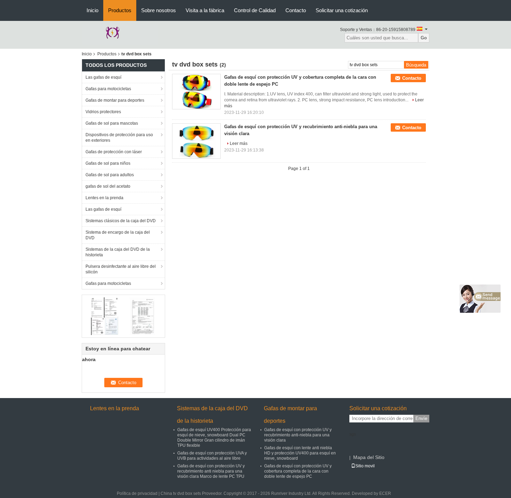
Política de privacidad (137, 493)
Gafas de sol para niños (108, 163)
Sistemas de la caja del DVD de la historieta (118, 252)
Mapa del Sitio (368, 457)
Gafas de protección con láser (114, 151)
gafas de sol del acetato (108, 186)
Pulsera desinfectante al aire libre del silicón (121, 269)
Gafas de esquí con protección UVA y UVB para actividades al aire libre (212, 456)
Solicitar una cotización (342, 10)
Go (424, 37)
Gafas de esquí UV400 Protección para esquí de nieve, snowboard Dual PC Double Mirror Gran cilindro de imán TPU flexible (214, 437)
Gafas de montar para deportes (115, 100)
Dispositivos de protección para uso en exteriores (119, 137)
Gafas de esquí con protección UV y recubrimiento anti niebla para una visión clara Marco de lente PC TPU (211, 471)
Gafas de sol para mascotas (112, 123)
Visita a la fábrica (205, 10)
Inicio (92, 10)
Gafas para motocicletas (108, 88)
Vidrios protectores (103, 111)
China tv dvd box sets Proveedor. (192, 493)
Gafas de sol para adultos (110, 174)
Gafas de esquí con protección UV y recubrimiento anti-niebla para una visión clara (298, 435)
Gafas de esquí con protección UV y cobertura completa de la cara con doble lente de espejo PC (298, 471)
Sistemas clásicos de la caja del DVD (121, 220)
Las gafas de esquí (103, 77)
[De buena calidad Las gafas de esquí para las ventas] (104, 315)
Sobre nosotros (158, 10)
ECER (385, 493)
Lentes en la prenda (104, 197)
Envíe (421, 418)
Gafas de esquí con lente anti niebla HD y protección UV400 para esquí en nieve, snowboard (300, 453)
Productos (119, 10)
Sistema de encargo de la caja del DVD (118, 235)
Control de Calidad (255, 10)
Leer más (239, 143)
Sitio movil (365, 466)
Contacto (295, 10)
